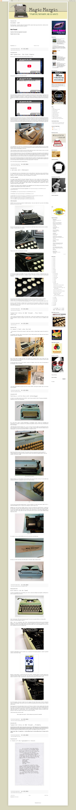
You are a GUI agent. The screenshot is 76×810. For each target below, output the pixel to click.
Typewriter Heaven (56, 239)
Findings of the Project (55, 112)
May (54, 282)
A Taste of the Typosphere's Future (22, 741)
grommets (16, 720)
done (13, 391)
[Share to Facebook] (26, 48)
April (54, 297)
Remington (18, 310)
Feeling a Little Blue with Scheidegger (24, 396)
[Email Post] (21, 48)
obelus (14, 310)
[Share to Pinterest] (27, 48)
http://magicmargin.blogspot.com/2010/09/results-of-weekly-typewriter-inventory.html (29, 195)
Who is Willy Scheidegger (28, 426)
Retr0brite (46, 504)
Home (29, 795)
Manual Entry (55, 251)
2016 (53, 268)
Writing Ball (54, 219)
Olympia (16, 391)
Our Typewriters (54, 111)
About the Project (55, 110)
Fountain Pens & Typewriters (57, 236)
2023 (53, 259)
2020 (53, 263)
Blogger (40, 802)
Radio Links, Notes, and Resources (57, 118)
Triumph (17, 165)
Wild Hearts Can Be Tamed (19, 590)
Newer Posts (13, 795)
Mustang (19, 720)
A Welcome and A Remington (19, 170)
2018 (53, 265)
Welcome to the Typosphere (57, 222)
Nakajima (22, 720)
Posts (54, 127)
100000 (14, 792)
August (54, 278)
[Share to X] (25, 48)
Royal (24, 720)
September (55, 277)
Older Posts (46, 795)
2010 (53, 305)
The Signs (58, 50)
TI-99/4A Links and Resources (57, 117)
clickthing (54, 233)
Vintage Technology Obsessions (58, 243)
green (14, 720)
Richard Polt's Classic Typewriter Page (58, 122)
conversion (14, 165)
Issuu (15, 45)
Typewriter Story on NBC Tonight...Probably (25, 725)
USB (19, 165)
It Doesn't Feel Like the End (20, 329)
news (13, 324)
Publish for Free (36, 45)
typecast (20, 792)
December (55, 273)
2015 (53, 269)
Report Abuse (54, 374)
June (54, 281)
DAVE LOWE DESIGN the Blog (57, 247)
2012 (53, 302)
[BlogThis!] (24, 48)
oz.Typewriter (55, 226)
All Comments (55, 129)
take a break (19, 391)
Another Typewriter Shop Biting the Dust (58, 237)
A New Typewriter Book (56, 227)
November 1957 (15, 23)
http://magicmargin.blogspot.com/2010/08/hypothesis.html (26, 191)
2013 (53, 272)
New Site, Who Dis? (55, 234)
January (54, 301)
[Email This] (23, 48)
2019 (53, 264)
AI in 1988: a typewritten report (57, 220)
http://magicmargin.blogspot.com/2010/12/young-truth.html (25, 198)
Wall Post (58, 62)
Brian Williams (15, 736)
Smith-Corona (17, 792)
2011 (53, 304)
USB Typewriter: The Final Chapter (22, 54)
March (54, 298)
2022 (53, 260)
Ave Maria (54, 240)
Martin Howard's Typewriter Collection (58, 123)
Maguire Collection (55, 116)
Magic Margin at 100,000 (56, 109)
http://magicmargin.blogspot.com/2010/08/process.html (25, 193)
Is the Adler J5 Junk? (55, 45)
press (16, 310)
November (55, 274)
